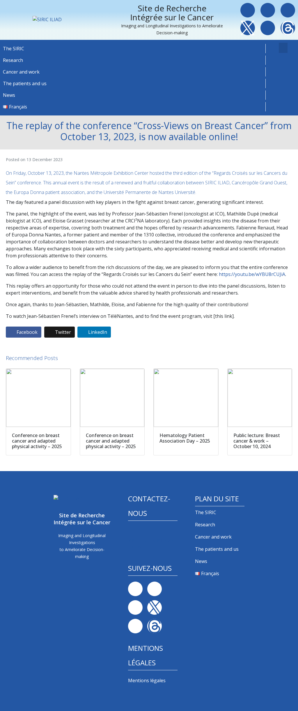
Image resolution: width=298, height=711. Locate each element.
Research (13, 60)
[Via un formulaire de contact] (132, 531)
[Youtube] (267, 28)
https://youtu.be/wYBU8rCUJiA (252, 274)
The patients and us (25, 83)
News (9, 95)
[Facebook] (247, 10)
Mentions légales (147, 680)
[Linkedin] (267, 10)
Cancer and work (21, 72)
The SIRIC (13, 48)
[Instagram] (288, 10)
